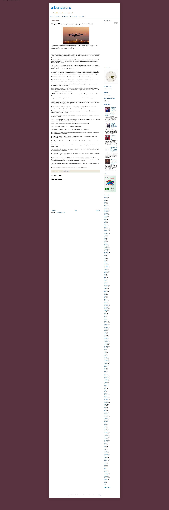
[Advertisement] (111, 45)
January (105, 208)
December (106, 210)
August (105, 197)
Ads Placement (73, 16)
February (105, 207)
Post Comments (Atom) (61, 212)
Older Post (98, 210)
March (105, 205)
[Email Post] (61, 170)
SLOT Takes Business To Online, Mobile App (113, 137)
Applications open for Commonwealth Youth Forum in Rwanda (114, 149)
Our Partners (65, 16)
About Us (57, 16)
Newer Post (54, 210)
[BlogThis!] (65, 171)
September (106, 214)
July (105, 199)
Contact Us (81, 16)
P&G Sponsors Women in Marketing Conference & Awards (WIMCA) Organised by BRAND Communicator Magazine (110, 111)
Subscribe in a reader (108, 89)
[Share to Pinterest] (68, 171)
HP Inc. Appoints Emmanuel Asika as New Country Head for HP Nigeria (114, 162)
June (105, 200)
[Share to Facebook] (67, 171)
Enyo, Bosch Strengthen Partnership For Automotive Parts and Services (114, 125)
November (106, 211)
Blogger (100, 495)
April (105, 203)
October (105, 213)
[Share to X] (66, 171)
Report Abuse (107, 487)
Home (51, 16)
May (105, 202)
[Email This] (63, 171)
